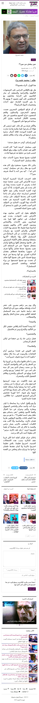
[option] (19, 613)
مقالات (33, 60)
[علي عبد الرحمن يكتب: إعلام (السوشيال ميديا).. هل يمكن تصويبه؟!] (33, 648)
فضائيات (24, 691)
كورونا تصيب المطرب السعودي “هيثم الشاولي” (10, 479)
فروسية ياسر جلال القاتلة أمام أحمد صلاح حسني (29, 479)
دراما (34, 522)
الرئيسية (31, 689)
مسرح (5, 689)
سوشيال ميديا (14, 691)
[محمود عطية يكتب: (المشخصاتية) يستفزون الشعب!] (31, 282)
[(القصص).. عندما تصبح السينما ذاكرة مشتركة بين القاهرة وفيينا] (33, 638)
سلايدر (33, 503)
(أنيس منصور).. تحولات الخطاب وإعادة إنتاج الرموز (20, 621)
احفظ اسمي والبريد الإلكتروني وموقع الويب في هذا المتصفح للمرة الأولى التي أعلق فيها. (20, 583)
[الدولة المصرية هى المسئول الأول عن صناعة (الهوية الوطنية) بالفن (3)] (33, 668)
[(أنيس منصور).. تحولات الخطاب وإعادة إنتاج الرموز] (19, 612)
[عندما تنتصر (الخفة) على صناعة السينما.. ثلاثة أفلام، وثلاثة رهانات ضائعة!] (33, 678)
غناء (18, 689)
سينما (12, 689)
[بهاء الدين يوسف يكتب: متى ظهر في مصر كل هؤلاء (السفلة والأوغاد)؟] (31, 289)
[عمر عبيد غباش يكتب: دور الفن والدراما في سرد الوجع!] (31, 296)
